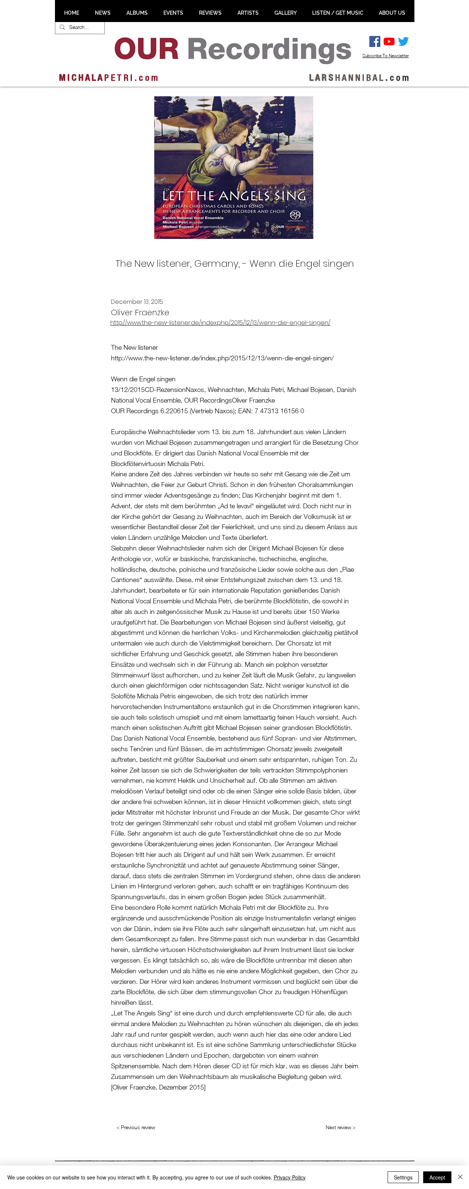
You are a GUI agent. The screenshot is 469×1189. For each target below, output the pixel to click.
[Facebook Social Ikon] (374, 41)
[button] (102, 13)
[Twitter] (403, 41)
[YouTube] (389, 41)
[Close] (460, 1177)
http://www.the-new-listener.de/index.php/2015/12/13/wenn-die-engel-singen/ (220, 323)
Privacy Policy (290, 1177)
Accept (437, 1177)
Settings (403, 1177)
